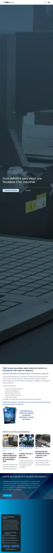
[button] (48, 2)
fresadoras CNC (10, 370)
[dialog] (11, 533)
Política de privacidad (7, 530)
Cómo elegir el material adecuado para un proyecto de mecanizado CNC (10, 457)
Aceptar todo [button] (6, 546)
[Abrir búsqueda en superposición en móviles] (46, 2)
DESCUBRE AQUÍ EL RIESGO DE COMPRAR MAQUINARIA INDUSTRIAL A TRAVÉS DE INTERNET (26, 415)
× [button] (19, 515)
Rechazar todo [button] (15, 546)
